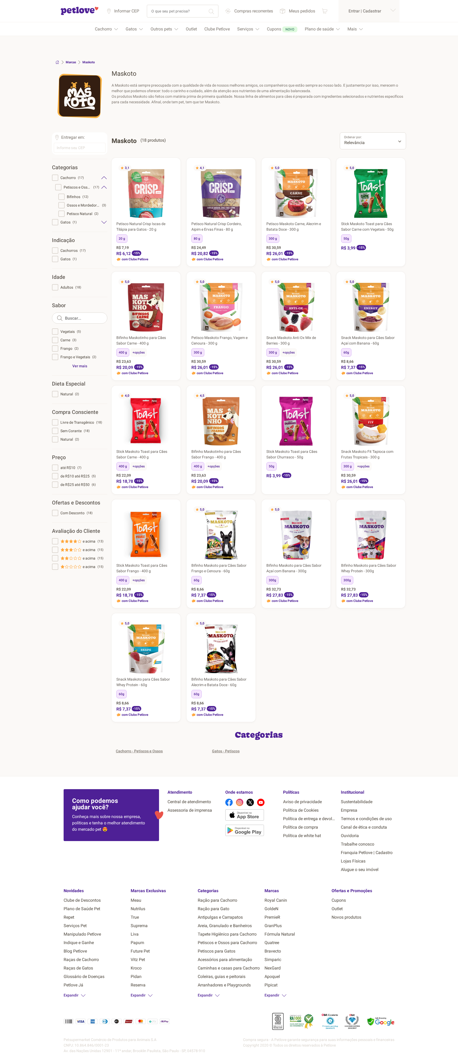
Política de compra (300, 827)
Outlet (337, 908)
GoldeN (271, 908)
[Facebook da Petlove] (229, 802)
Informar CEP (126, 11)
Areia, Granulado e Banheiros (225, 925)
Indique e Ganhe (79, 942)
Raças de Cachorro (81, 959)
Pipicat (271, 984)
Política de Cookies (301, 810)
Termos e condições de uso (366, 818)
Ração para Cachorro (217, 900)
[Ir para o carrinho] (324, 11)
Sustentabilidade (356, 801)
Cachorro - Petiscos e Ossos (139, 751)
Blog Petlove (75, 951)
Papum (137, 942)
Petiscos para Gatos (216, 951)
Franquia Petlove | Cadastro (367, 852)
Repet (69, 917)
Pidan (136, 976)
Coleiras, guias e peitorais (221, 976)
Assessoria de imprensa (190, 810)
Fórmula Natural (280, 934)
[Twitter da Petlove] (250, 802)
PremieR (272, 917)
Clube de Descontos (82, 900)
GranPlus (273, 925)
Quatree (272, 942)
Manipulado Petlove (82, 934)
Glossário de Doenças (84, 976)
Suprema (139, 925)
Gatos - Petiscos (226, 751)
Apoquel (272, 976)
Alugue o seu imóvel (359, 869)
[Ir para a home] (79, 14)
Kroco (136, 968)
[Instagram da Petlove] (239, 802)
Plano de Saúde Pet (82, 908)
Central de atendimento (189, 801)
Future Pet (140, 951)
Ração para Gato (213, 908)
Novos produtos (346, 917)
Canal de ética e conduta (364, 827)
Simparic (273, 959)
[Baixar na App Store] (252, 816)
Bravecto (273, 951)
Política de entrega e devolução (310, 818)
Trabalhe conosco (357, 844)
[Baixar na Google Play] (252, 831)
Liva (135, 934)
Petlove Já (73, 984)
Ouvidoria (350, 835)
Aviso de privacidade (302, 801)
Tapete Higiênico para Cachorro (227, 934)
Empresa (349, 810)
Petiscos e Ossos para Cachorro (227, 942)
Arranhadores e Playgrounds (224, 984)
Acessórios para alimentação (225, 959)
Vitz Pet (138, 959)
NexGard (273, 968)
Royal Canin (276, 900)
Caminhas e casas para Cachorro (229, 968)
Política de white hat (302, 835)
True (135, 917)
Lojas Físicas (353, 861)
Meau (136, 900)
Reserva (138, 984)
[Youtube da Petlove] (261, 802)
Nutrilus (138, 908)
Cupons (339, 900)
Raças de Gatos (78, 968)
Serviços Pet (75, 925)
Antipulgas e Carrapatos (220, 917)
